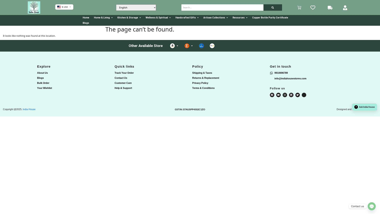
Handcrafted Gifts (185, 17)
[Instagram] (285, 95)
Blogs (86, 23)
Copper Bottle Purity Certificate (270, 17)
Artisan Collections (214, 17)
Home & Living (102, 17)
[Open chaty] (372, 206)
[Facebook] (272, 95)
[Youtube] (278, 95)
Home (86, 17)
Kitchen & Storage (127, 17)
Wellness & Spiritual (157, 17)
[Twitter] (297, 95)
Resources (239, 17)
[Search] (272, 7)
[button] (103, 17)
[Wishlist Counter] (315, 7)
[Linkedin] (291, 95)
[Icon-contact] (304, 95)
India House (29, 109)
